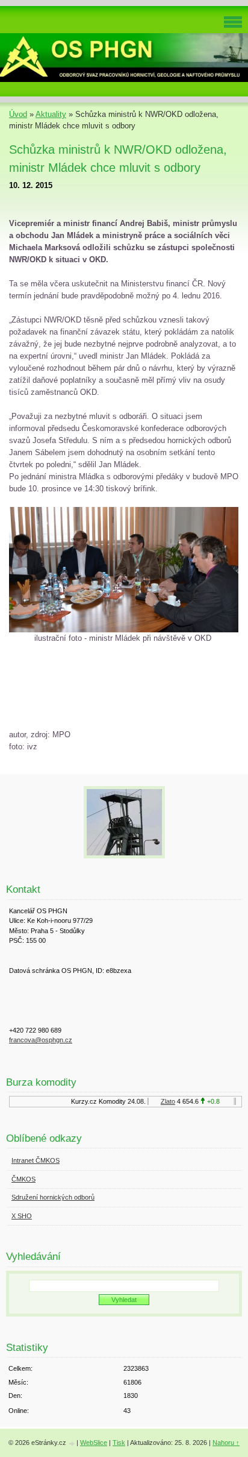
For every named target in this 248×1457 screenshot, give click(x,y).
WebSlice (93, 1442)
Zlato (164, 1101)
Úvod (18, 114)
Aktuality (51, 114)
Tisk (119, 1442)
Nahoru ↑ (226, 1442)
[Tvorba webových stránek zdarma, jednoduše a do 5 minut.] (72, 1443)
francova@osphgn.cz (40, 1039)
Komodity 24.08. (118, 1101)
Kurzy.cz (80, 1101)
